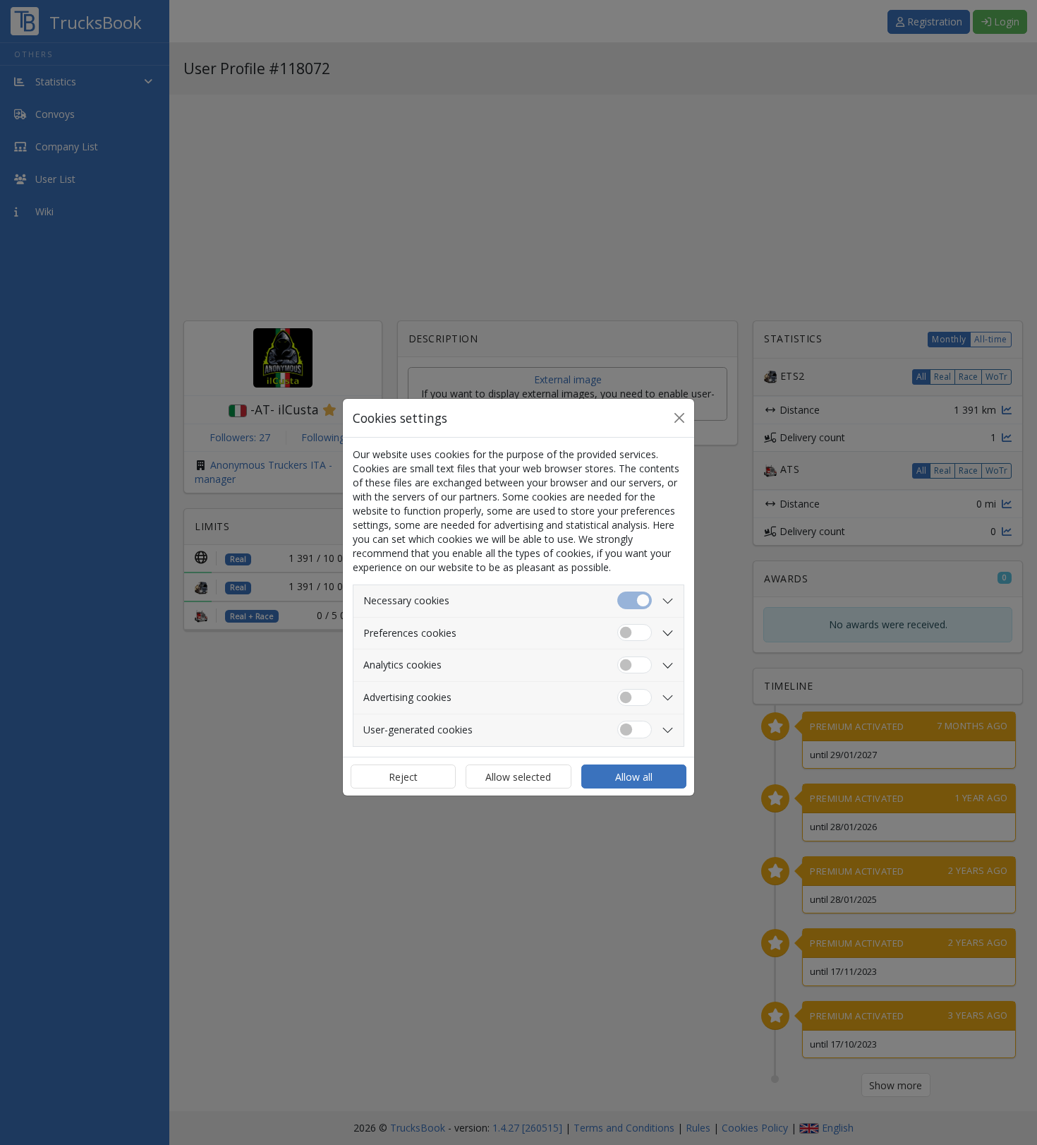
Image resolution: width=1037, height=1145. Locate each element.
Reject (403, 777)
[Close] (679, 418)
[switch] (634, 633)
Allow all (634, 777)
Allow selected (518, 777)
